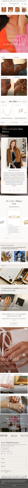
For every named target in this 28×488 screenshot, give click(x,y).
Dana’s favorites (14, 206)
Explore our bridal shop (9, 368)
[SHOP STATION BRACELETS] (20, 67)
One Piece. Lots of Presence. (14, 42)
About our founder (12, 130)
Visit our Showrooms (14, 418)
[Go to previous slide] (2, 113)
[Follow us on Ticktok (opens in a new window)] (11, 453)
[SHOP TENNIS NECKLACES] (7, 67)
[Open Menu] (1, 4)
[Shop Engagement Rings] (4, 385)
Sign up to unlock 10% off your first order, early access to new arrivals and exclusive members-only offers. (13, 445)
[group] (7, 113)
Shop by (3, 102)
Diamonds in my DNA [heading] (14, 170)
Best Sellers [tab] (13, 101)
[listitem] (14, 166)
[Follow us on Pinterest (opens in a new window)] (8, 453)
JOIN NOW (5, 448)
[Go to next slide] (25, 113)
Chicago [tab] (10, 420)
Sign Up (14, 323)
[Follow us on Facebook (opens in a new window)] (5, 453)
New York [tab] (17, 420)
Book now (14, 427)
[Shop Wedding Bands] (18, 385)
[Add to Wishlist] (12, 105)
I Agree (14, 485)
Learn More (5, 135)
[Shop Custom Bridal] (4, 405)
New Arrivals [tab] (22, 101)
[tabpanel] (14, 426)
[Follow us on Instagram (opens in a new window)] (2, 453)
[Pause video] (25, 329)
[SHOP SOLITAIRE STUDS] (7, 87)
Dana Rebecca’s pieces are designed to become (14, 477)
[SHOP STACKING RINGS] (20, 87)
